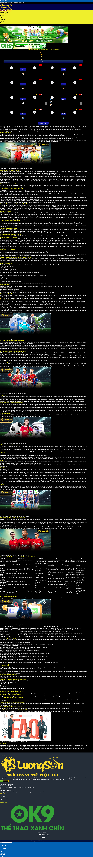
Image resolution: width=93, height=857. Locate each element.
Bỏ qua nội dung (3, 0)
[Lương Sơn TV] (6, 8)
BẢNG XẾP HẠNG (4, 12)
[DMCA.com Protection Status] (43, 781)
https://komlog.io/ (8, 790)
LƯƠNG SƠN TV (3, 10)
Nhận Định (2, 21)
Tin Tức (1, 22)
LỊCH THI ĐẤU (3, 14)
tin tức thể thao (74, 486)
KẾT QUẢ (2, 17)
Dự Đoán (2, 15)
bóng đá (12, 185)
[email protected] (6, 789)
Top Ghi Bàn (3, 19)
